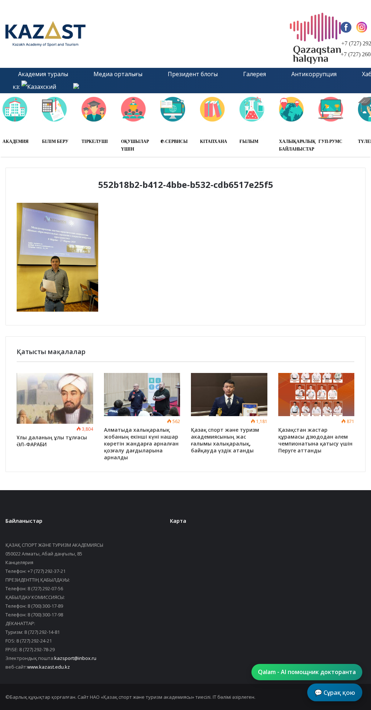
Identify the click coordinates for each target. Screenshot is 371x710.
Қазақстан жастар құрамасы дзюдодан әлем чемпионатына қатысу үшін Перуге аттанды (315, 440)
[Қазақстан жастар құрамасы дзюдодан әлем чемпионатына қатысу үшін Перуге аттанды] (316, 394)
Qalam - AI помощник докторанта (307, 672)
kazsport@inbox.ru (75, 658)
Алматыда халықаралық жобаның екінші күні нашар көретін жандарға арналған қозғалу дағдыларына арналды (141, 443)
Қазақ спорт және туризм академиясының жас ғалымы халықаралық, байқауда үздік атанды (225, 440)
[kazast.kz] (74, 34)
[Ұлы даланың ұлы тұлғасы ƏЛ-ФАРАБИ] (55, 398)
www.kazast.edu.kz (48, 667)
